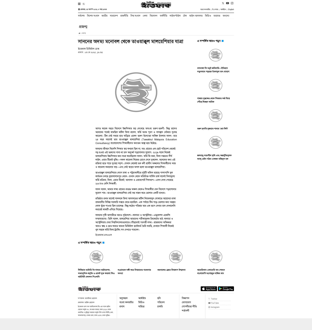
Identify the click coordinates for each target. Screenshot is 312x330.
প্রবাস (121, 306)
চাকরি (160, 306)
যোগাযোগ (186, 302)
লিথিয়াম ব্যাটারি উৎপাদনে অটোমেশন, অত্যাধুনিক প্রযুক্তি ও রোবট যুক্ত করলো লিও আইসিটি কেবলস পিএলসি (96, 273)
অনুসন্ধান (123, 298)
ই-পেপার (215, 9)
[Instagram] (232, 3)
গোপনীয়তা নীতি (189, 306)
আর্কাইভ (223, 9)
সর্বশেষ (81, 15)
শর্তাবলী (185, 310)
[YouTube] (227, 3)
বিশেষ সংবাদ (93, 15)
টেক (185, 15)
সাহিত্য (141, 306)
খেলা (145, 15)
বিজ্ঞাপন (185, 298)
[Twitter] (223, 3)
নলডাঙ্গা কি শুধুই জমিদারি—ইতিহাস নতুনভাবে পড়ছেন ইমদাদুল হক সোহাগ (213, 70)
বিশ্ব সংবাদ (135, 15)
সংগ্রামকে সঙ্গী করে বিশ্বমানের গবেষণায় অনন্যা (134, 272)
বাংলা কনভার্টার (205, 9)
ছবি (159, 298)
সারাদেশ (114, 15)
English (231, 9)
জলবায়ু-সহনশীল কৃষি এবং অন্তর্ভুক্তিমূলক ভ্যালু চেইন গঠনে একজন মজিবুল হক (214, 157)
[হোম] (79, 33)
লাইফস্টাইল (175, 15)
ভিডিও (208, 15)
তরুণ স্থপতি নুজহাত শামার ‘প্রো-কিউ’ (212, 128)
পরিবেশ (161, 302)
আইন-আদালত (196, 15)
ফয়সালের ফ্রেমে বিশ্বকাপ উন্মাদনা (171, 270)
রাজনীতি (124, 15)
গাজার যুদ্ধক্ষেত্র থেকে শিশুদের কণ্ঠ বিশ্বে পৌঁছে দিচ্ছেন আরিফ (213, 100)
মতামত (217, 15)
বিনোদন (153, 15)
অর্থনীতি (163, 15)
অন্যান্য (226, 15)
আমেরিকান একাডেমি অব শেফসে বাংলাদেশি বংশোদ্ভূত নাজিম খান (211, 272)
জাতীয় (104, 15)
